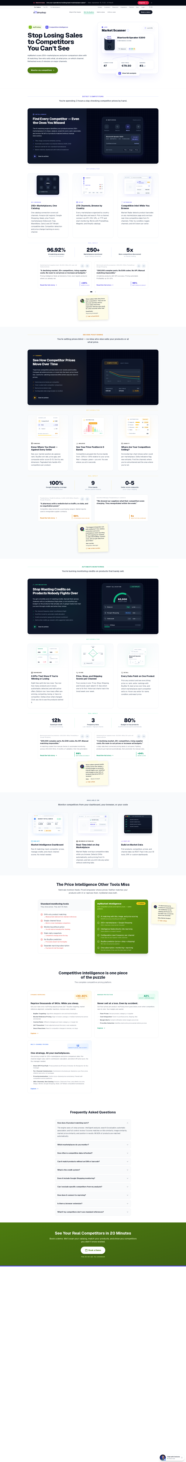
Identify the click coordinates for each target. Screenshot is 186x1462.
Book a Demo (94, 1250)
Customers (107, 7)
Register (142, 3)
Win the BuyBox (89, 12)
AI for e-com (112, 12)
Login (143, 7)
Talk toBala (91, 782)
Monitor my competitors (41, 70)
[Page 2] (95, 292)
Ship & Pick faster (75, 12)
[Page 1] (91, 292)
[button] (182, 1458)
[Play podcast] (82, 266)
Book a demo (145, 12)
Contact (100, 7)
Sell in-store (101, 12)
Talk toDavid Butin (93, 316)
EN (151, 7)
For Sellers (37, 7)
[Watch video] (87, 266)
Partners (131, 7)
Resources (115, 7)
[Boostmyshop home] (40, 12)
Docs (137, 7)
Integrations (123, 7)
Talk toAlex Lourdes (94, 548)
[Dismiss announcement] (151, 3)
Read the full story (47, 285)
